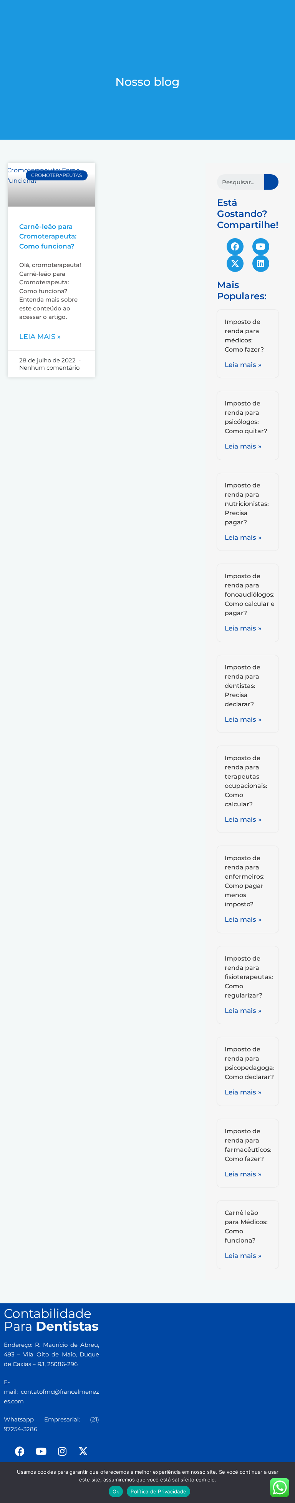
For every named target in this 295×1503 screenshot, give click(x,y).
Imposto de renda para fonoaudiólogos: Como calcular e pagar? (250, 594)
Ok (116, 1491)
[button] (147, 10)
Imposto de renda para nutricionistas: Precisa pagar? (247, 504)
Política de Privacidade (158, 1491)
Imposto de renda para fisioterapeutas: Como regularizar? (249, 977)
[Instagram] (62, 1451)
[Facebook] (235, 246)
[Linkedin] (260, 263)
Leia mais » (40, 336)
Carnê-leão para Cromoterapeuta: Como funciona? (47, 236)
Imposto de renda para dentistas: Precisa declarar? (242, 686)
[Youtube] (260, 246)
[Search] (271, 182)
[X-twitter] (235, 263)
